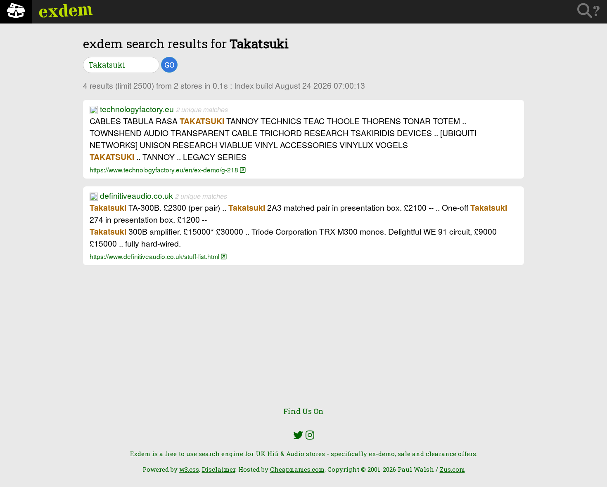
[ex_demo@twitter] (298, 435)
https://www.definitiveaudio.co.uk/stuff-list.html (155, 256)
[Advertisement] (303, 340)
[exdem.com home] (16, 12)
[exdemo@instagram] (310, 435)
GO (169, 65)
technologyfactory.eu (137, 109)
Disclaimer (218, 469)
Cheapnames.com (297, 469)
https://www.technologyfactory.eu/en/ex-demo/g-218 (165, 169)
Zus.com (452, 469)
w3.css (189, 469)
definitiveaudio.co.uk (136, 195)
